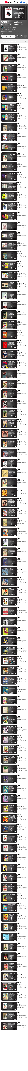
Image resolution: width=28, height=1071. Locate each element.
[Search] (14, 2)
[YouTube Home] (9, 2)
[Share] (21, 36)
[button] (14, 13)
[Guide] (2, 2)
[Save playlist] (17, 36)
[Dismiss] (25, 41)
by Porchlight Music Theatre (10, 27)
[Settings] (17, 2)
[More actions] (25, 36)
